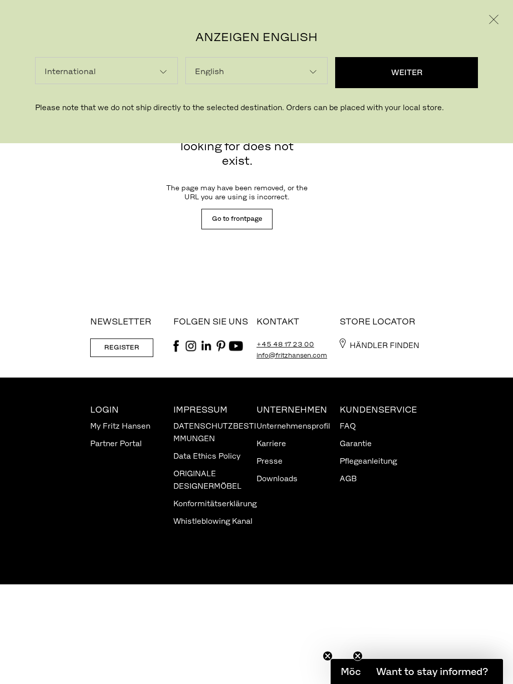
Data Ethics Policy (206, 456)
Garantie (356, 443)
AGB (348, 478)
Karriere (271, 443)
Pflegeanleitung (368, 461)
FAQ (348, 426)
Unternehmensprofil (293, 426)
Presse (269, 461)
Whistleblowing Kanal (212, 521)
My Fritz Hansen (120, 426)
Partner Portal (116, 443)
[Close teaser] (328, 656)
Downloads (277, 478)
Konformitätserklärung (214, 503)
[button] (432, 671)
